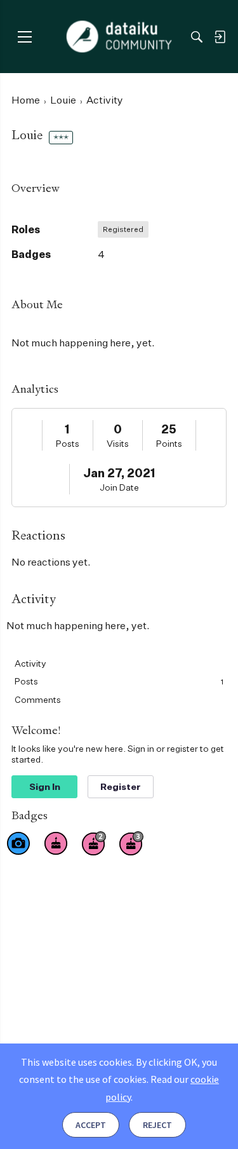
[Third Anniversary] (131, 843)
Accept (91, 1125)
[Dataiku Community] (119, 37)
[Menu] (24, 36)
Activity (30, 663)
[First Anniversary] (56, 843)
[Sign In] (219, 37)
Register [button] (120, 786)
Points (169, 443)
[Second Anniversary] (94, 843)
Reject (157, 1125)
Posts (67, 443)
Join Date (119, 487)
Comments (38, 699)
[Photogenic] (18, 843)
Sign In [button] (44, 786)
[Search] (196, 37)
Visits (118, 443)
